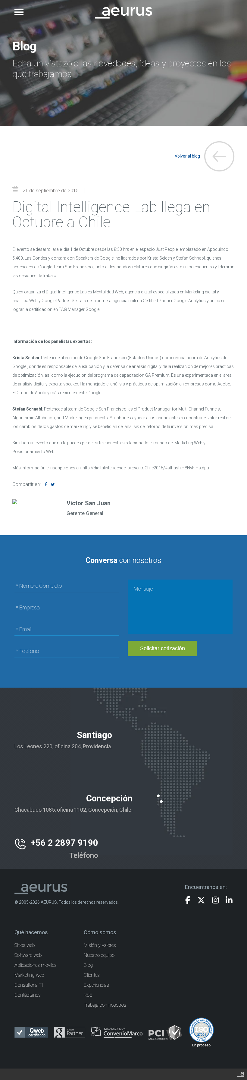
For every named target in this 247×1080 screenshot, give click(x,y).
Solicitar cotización (162, 648)
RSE (88, 995)
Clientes (92, 975)
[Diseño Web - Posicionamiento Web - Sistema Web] (240, 1073)
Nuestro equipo (99, 955)
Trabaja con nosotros (105, 1005)
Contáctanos (27, 995)
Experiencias (96, 985)
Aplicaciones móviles (35, 965)
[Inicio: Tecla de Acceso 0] (123, 8)
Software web (28, 955)
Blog (88, 965)
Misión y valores (100, 945)
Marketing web (29, 975)
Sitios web (24, 945)
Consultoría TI (28, 985)
